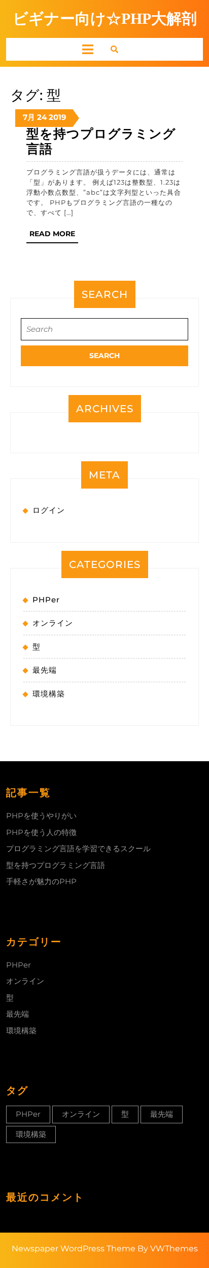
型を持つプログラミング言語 (55, 865)
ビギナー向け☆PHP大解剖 (105, 18)
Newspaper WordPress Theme (73, 1248)
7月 (29, 117)
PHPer (46, 599)
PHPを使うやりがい (41, 815)
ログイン (48, 510)
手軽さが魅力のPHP (41, 881)
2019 (57, 117)
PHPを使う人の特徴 (41, 832)
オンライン (52, 623)
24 (42, 117)
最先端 (44, 670)
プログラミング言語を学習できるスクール (78, 848)
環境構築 (48, 693)
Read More (53, 236)
